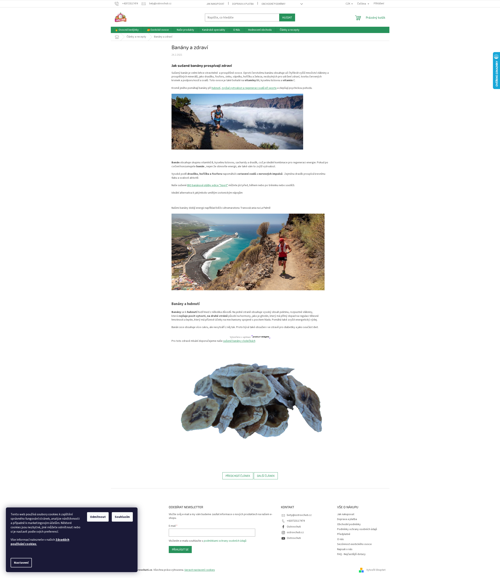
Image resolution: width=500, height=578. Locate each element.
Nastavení (21, 563)
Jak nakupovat (215, 4)
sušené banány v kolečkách (239, 341)
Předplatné (343, 534)
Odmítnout (98, 517)
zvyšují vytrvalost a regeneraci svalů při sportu (249, 88)
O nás (340, 539)
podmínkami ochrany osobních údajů (225, 541)
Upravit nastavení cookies (199, 570)
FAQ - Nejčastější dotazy (351, 554)
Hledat (287, 17)
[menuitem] (127, 30)
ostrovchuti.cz (295, 532)
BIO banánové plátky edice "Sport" (207, 185)
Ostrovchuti (294, 527)
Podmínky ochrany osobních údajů (357, 529)
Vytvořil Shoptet (375, 570)
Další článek (266, 475)
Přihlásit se (180, 549)
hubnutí (216, 88)
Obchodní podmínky (273, 4)
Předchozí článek (238, 475)
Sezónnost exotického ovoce (354, 544)
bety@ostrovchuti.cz (299, 515)
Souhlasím (122, 517)
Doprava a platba (243, 4)
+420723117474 (296, 521)
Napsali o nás (344, 549)
